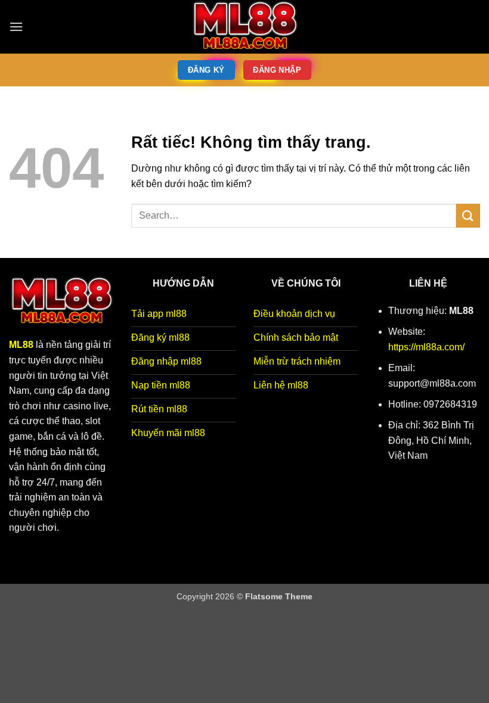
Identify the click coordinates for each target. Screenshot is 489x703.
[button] (16, 26)
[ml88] (244, 27)
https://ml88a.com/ (426, 347)
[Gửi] (468, 215)
